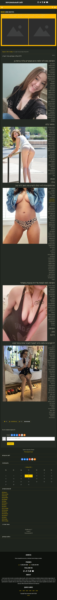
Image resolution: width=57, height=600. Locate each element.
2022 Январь (4, 499)
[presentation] (3, 30)
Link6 (37, 590)
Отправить (10, 443)
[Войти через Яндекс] (19, 435)
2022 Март (4, 501)
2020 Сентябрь (5, 494)
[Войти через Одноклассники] (24, 435)
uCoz (28, 595)
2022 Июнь (4, 504)
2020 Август (4, 492)
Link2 (24, 590)
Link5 (33, 590)
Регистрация (27, 451)
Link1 (20, 590)
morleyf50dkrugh (14, 421)
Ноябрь (11, 51)
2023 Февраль (5, 513)
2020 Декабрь (5, 497)
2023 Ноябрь (4, 519)
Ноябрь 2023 (28, 467)
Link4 (30, 590)
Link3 (27, 590)
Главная (4, 51)
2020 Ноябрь (4, 495)
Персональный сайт (14, 2)
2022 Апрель (4, 503)
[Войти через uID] (12, 435)
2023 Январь (4, 512)
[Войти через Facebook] (17, 435)
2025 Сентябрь (5, 520)
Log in (31, 451)
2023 (8, 51)
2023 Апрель (4, 515)
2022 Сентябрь (5, 508)
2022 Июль (4, 506)
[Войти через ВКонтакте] (14, 435)
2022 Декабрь (5, 510)
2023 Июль (4, 517)
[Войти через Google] (22, 435)
